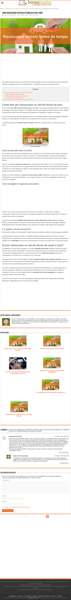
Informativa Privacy (23, 507)
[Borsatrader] (36, 3)
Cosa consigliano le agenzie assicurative (16, 96)
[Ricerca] (47, 516)
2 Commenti (35, 15)
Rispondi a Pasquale (63, 452)
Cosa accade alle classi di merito (14, 94)
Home (3, 8)
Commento (6, 480)
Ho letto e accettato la (17, 507)
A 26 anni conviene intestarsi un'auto (52, 348)
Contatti (34, 596)
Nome (4, 496)
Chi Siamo (20, 596)
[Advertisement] (35, 68)
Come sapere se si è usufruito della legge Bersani (17, 349)
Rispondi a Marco (64, 463)
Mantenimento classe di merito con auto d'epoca (19, 415)
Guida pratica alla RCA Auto (22, 8)
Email (4, 501)
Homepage (12, 596)
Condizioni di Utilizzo (44, 596)
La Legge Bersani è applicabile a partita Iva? (50, 392)
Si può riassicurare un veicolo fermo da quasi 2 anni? (18, 99)
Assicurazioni (10, 8)
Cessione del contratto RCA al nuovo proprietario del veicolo (18, 372)
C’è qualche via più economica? (14, 97)
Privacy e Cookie (57, 596)
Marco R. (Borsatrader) (10, 15)
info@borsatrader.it (33, 598)
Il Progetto (27, 596)
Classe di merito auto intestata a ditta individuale (52, 371)
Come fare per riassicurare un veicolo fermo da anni (17, 92)
